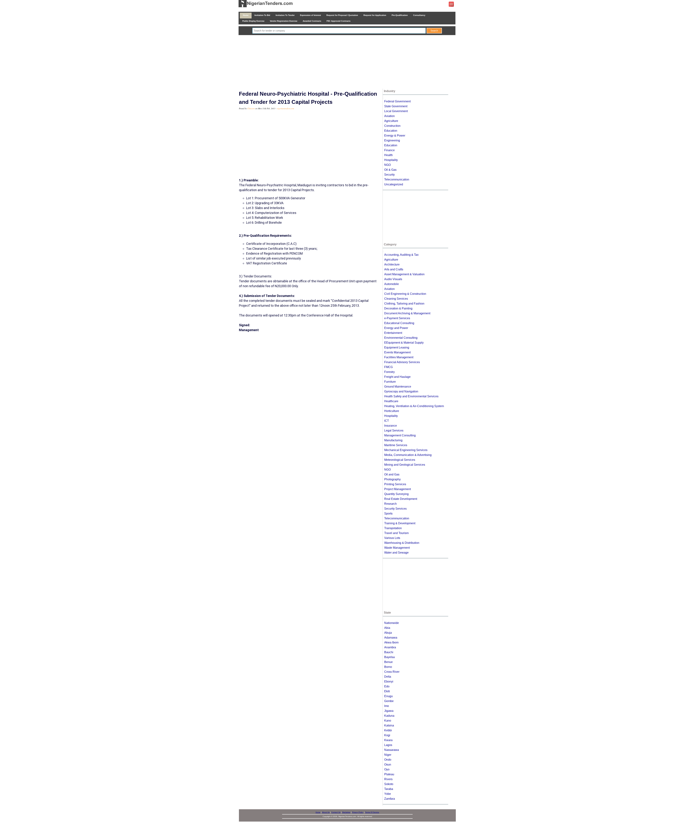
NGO (387, 164)
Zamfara (389, 798)
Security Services (395, 508)
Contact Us (335, 812)
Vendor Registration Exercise (283, 21)
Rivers (388, 779)
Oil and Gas (391, 474)
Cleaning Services (396, 298)
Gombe (389, 701)
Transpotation (393, 528)
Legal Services (393, 430)
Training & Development (399, 523)
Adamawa (390, 637)
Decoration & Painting (398, 308)
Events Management (397, 352)
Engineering (392, 140)
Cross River (391, 671)
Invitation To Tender (285, 15)
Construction (392, 125)
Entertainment (393, 332)
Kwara (388, 740)
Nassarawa (391, 749)
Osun (387, 764)
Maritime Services (395, 445)
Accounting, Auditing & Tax (401, 254)
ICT (386, 420)
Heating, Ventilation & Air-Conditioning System (414, 406)
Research (390, 503)
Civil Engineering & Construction (405, 293)
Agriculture (391, 120)
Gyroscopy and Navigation (401, 391)
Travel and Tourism (396, 533)
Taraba (388, 788)
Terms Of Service (372, 812)
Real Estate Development (400, 498)
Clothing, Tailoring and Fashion (404, 303)
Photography (392, 479)
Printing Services (395, 484)
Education (390, 130)
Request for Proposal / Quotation (342, 15)
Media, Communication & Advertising (408, 454)
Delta (387, 676)
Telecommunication (396, 179)
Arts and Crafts (393, 269)
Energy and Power (396, 327)
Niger (387, 754)
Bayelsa (389, 657)
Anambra (390, 647)
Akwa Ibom (391, 642)
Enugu (388, 696)
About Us (326, 812)
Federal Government (397, 101)
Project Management (397, 489)
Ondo (387, 759)
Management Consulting (400, 435)
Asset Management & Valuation (404, 274)
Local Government (396, 111)
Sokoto (388, 784)
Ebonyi (388, 681)
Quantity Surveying (396, 494)
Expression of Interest (310, 15)
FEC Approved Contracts (338, 21)
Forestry (389, 371)
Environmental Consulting (400, 337)
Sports (388, 513)
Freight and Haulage (397, 376)
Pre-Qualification (400, 15)
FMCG (388, 367)
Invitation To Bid (262, 15)
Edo (386, 686)
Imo (386, 705)
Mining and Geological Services (404, 464)
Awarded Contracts (312, 21)
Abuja (388, 632)
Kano (387, 720)
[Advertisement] (347, 62)
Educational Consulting (399, 323)
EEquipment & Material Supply (404, 342)
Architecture (392, 264)
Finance (389, 150)
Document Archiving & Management (407, 313)
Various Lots (392, 537)
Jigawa (388, 710)
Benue (388, 662)
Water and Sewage (396, 552)
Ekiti (387, 691)
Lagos (388, 745)
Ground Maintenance (397, 386)
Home (245, 15)
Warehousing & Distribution (401, 542)
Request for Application (374, 15)
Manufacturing (393, 440)
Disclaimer (346, 812)
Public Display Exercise (253, 21)
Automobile (391, 284)
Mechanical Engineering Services (405, 450)
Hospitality (391, 159)
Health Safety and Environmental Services (411, 396)
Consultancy (419, 15)
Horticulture (391, 410)
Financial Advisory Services (402, 362)
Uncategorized (393, 184)
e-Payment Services (397, 318)
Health (388, 155)
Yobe (387, 793)
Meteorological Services (399, 459)
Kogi (387, 735)
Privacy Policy (357, 812)
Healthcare (391, 401)
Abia (387, 627)
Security (389, 174)
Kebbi (388, 730)
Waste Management (397, 547)
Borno (388, 666)
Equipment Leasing (396, 347)
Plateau (389, 774)
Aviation (389, 116)
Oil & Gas (390, 169)
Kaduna (389, 715)
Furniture (390, 381)
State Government (395, 106)
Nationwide (391, 622)
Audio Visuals (393, 279)
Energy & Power (394, 135)
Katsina (389, 725)
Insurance (390, 425)
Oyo (386, 769)
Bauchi (388, 652)
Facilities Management (398, 357)
